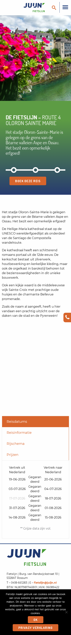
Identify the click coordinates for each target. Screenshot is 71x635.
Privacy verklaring (35, 628)
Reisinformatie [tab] (19, 433)
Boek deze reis (28, 181)
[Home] (26, 7)
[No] (66, 612)
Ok (36, 620)
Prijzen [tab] (12, 455)
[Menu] (65, 7)
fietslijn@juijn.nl (45, 582)
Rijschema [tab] (16, 444)
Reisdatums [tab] (17, 422)
